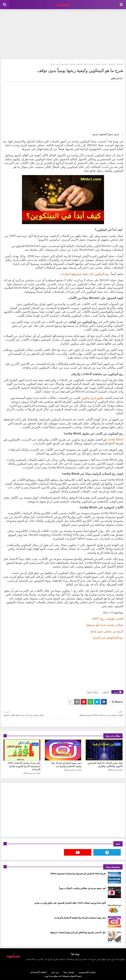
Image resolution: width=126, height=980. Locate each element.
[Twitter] (97, 702)
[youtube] (78, 852)
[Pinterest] (84, 702)
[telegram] (107, 852)
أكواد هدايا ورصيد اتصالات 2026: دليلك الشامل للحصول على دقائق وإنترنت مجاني (70, 902)
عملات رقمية (101, 63)
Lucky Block (115, 439)
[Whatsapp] (90, 702)
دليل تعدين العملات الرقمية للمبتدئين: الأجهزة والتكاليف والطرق (105, 764)
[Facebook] (104, 702)
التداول (106, 692)
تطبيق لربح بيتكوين (92, 398)
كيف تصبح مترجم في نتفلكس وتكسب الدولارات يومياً (82, 888)
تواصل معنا (68, 972)
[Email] (77, 702)
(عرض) (95, 134)
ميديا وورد (48, 975)
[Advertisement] (63, 34)
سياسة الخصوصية (87, 972)
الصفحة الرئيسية (116, 63)
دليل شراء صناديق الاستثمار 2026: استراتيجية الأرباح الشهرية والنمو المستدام (23, 766)
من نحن (55, 972)
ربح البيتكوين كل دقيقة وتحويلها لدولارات (84, 274)
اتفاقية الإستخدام (38, 972)
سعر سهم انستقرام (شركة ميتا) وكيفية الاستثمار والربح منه (66, 764)
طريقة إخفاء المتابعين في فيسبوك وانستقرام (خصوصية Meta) (78, 873)
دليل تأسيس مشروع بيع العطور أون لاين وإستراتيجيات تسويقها (78, 932)
